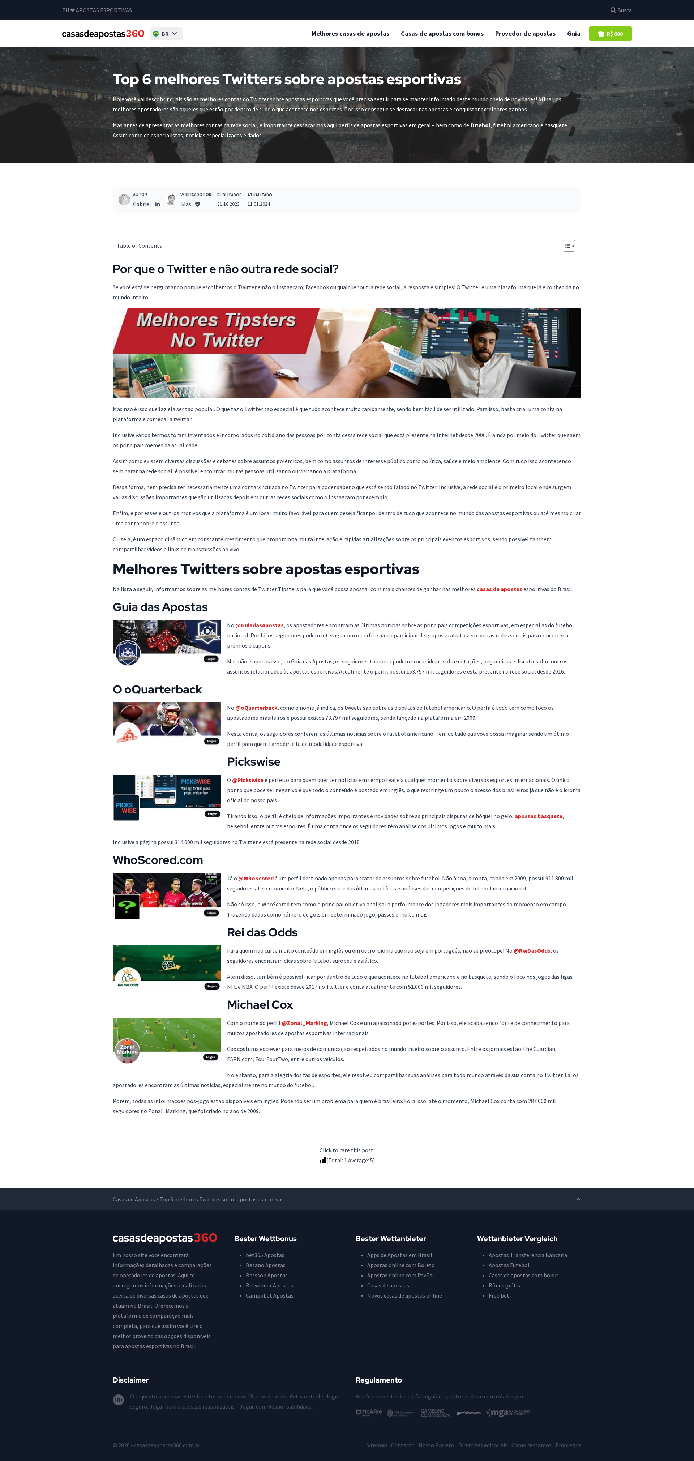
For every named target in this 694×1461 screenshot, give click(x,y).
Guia (574, 33)
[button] (166, 33)
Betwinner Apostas (269, 1285)
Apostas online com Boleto (401, 1265)
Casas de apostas (388, 1285)
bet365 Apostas (265, 1255)
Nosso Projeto (436, 1445)
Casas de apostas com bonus (442, 33)
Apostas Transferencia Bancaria (528, 1255)
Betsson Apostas (267, 1275)
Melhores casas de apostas (350, 33)
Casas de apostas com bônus (524, 1275)
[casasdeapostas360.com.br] (103, 34)
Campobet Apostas (270, 1295)
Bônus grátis (504, 1285)
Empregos (568, 1445)
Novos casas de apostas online (404, 1295)
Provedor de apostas (525, 33)
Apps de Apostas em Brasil (399, 1255)
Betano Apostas (266, 1265)
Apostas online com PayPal (400, 1275)
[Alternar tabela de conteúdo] (565, 246)
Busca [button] (624, 10)
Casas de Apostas (134, 1199)
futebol (480, 125)
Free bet (499, 1295)
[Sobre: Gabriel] (124, 199)
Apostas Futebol (509, 1265)
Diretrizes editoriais (482, 1445)
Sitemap (376, 1445)
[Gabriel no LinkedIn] (157, 204)
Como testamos (531, 1445)
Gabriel (142, 204)
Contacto (403, 1445)
